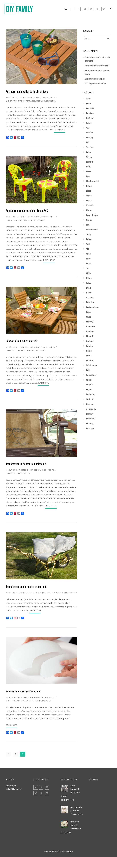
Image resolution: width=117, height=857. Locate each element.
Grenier (89, 171)
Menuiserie (90, 331)
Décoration (90, 428)
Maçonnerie (90, 326)
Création (89, 282)
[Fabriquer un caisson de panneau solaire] (64, 824)
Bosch (88, 103)
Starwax (89, 195)
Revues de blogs (92, 215)
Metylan (89, 185)
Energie (89, 287)
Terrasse (30, 101)
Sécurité (89, 122)
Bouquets (89, 384)
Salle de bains (91, 374)
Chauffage (89, 321)
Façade (88, 224)
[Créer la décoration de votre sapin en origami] (64, 788)
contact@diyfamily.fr (13, 789)
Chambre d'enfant (92, 181)
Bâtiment (89, 297)
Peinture (17, 220)
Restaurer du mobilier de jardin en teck (27, 91)
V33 (15, 101)
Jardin (21, 101)
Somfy (88, 234)
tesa (87, 142)
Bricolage (89, 345)
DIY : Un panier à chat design (95, 83)
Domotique (90, 113)
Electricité (90, 341)
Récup (26, 473)
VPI (87, 248)
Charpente (90, 108)
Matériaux (89, 118)
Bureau (88, 355)
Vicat (88, 244)
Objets (88, 273)
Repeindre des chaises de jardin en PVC (27, 210)
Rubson (89, 239)
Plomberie (90, 336)
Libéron (89, 210)
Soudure (89, 316)
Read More (59, 130)
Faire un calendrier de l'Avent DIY (76, 809)
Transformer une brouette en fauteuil (26, 586)
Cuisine (89, 379)
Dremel (88, 190)
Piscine (89, 389)
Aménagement (91, 408)
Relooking (39, 220)
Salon (88, 370)
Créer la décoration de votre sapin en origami (70, 790)
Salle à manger (91, 365)
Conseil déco (90, 418)
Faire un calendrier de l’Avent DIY (97, 65)
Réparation (19, 701)
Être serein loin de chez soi (95, 78)
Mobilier (40, 101)
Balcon (88, 152)
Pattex (29, 701)
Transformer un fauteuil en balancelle (26, 464)
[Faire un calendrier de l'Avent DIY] (64, 809)
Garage (88, 166)
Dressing (89, 137)
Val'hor (88, 253)
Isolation (89, 292)
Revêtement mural (92, 307)
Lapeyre (89, 219)
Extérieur (89, 413)
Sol (87, 268)
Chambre (89, 360)
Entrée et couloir (92, 229)
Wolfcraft (89, 205)
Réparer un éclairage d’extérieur (23, 691)
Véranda (89, 156)
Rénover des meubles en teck (21, 341)
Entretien (51, 101)
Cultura (89, 200)
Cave (88, 176)
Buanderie (90, 161)
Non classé (90, 394)
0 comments (48, 98)
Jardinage (89, 399)
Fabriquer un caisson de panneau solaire (75, 825)
